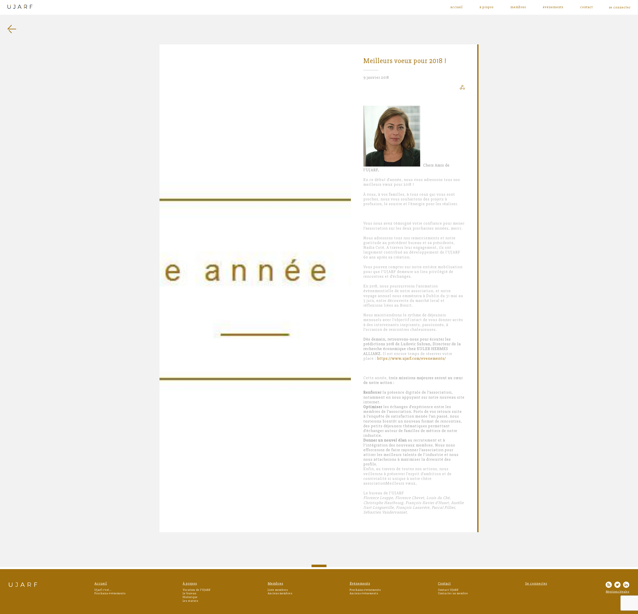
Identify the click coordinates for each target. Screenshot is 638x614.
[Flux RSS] (609, 585)
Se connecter (536, 583)
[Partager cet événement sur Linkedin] (462, 88)
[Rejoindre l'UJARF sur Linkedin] (626, 585)
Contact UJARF (448, 590)
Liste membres (278, 590)
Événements (553, 7)
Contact (586, 7)
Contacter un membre (453, 593)
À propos (486, 7)
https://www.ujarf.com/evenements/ (411, 358)
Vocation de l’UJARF (197, 590)
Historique (190, 597)
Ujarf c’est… (102, 590)
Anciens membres (280, 593)
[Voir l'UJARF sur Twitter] (617, 585)
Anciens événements (364, 593)
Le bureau (189, 593)
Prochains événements (110, 593)
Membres (518, 7)
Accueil (456, 7)
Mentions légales (617, 592)
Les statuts (190, 601)
